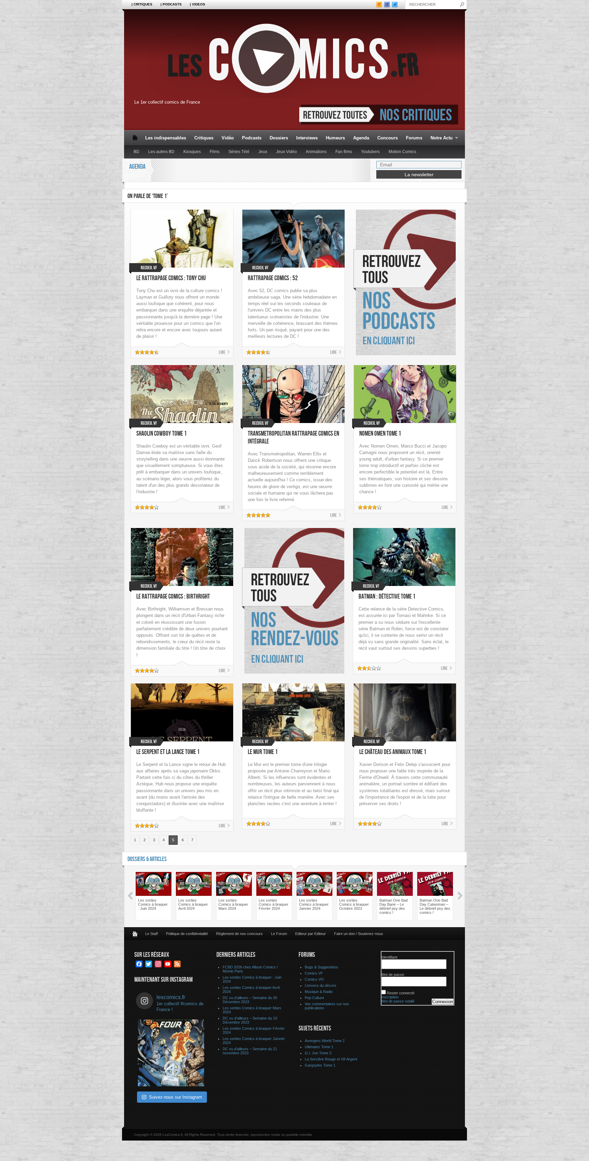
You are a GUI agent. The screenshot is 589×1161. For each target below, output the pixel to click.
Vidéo (228, 137)
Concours (387, 137)
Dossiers (279, 137)
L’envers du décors (320, 985)
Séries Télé (239, 151)
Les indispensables (165, 137)
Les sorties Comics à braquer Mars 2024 (233, 904)
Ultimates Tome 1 (319, 1047)
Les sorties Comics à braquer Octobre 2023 (354, 904)
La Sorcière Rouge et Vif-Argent (331, 1059)
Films (215, 151)
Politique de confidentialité (187, 934)
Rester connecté (400, 993)
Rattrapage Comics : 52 (273, 278)
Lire (222, 352)
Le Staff (151, 934)
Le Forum (279, 934)
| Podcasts (171, 4)
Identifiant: (389, 957)
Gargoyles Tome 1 (320, 1065)
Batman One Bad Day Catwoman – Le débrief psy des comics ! (435, 906)
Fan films (343, 151)
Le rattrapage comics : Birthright (173, 597)
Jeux (262, 151)
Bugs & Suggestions (321, 967)
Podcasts (251, 137)
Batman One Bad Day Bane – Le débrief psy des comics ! (393, 906)
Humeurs (335, 137)
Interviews (307, 137)
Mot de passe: (393, 974)
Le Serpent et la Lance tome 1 (168, 752)
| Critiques (142, 4)
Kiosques (192, 151)
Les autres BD (161, 151)
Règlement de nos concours (239, 934)
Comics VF (314, 973)
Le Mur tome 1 (263, 752)
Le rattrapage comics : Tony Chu (171, 278)
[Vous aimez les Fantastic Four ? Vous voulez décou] (171, 1053)
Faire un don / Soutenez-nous (358, 934)
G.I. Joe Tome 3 (318, 1053)
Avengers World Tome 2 (325, 1041)
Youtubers (370, 151)
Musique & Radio (319, 992)
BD (136, 151)
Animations (316, 151)
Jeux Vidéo (286, 151)
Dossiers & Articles (147, 859)
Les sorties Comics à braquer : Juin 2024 (153, 904)
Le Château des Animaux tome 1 (392, 752)
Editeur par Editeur (310, 934)
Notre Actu (439, 138)
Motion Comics (402, 151)
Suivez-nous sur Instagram (175, 1097)
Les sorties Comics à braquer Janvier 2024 (314, 904)
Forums (414, 137)
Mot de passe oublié (397, 1001)
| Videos (197, 4)
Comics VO (314, 979)
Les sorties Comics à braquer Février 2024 (273, 904)
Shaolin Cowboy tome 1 (161, 434)
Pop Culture (314, 998)
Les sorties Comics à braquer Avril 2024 (193, 904)
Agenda (361, 137)
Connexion (442, 1001)
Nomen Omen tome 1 (380, 434)
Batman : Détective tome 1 (387, 597)
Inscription (389, 997)
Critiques (203, 137)
